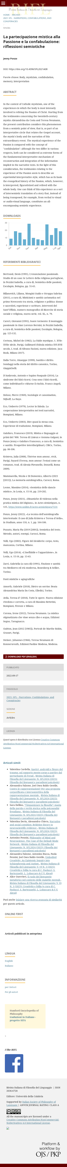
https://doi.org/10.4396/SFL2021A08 (28, 69)
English (9, 960)
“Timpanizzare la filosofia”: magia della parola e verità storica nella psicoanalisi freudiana (35, 808)
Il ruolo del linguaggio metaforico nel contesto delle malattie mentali (35, 878)
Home (6, 14)
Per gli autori (11, 991)
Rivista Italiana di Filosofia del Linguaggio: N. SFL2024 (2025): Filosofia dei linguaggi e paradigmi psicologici (34, 779)
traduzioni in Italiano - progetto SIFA (23, 1019)
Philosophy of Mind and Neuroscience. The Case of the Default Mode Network (34, 841)
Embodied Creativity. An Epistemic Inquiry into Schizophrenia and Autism (33, 860)
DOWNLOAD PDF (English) (22, 656)
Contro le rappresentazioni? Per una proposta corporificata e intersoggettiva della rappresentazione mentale (35, 792)
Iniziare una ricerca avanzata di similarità (39, 899)
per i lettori (10, 987)
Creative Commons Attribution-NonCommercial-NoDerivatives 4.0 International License (33, 743)
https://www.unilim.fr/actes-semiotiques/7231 (33, 506)
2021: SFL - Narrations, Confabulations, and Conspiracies (27, 20)
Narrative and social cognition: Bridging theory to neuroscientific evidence (35, 824)
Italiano (9, 965)
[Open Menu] (3, 3)
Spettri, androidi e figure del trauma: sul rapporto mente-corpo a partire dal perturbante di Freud (36, 772)
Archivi (16, 14)
